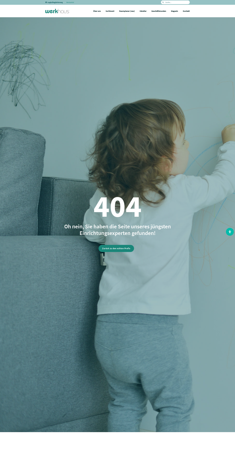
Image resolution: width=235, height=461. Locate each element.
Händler (143, 11)
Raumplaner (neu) (127, 11)
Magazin (174, 11)
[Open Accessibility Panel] (230, 232)
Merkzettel (70, 2)
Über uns (97, 11)
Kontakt (186, 11)
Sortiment (110, 11)
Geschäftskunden (158, 11)
